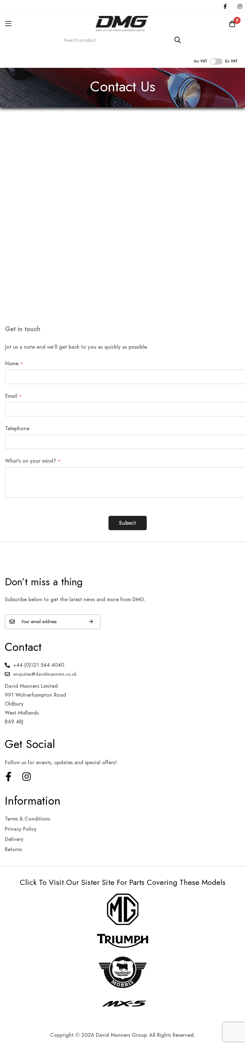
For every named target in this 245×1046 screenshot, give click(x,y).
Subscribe (91, 622)
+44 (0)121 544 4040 (38, 665)
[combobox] (122, 40)
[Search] (177, 40)
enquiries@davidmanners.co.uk (45, 674)
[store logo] (122, 23)
